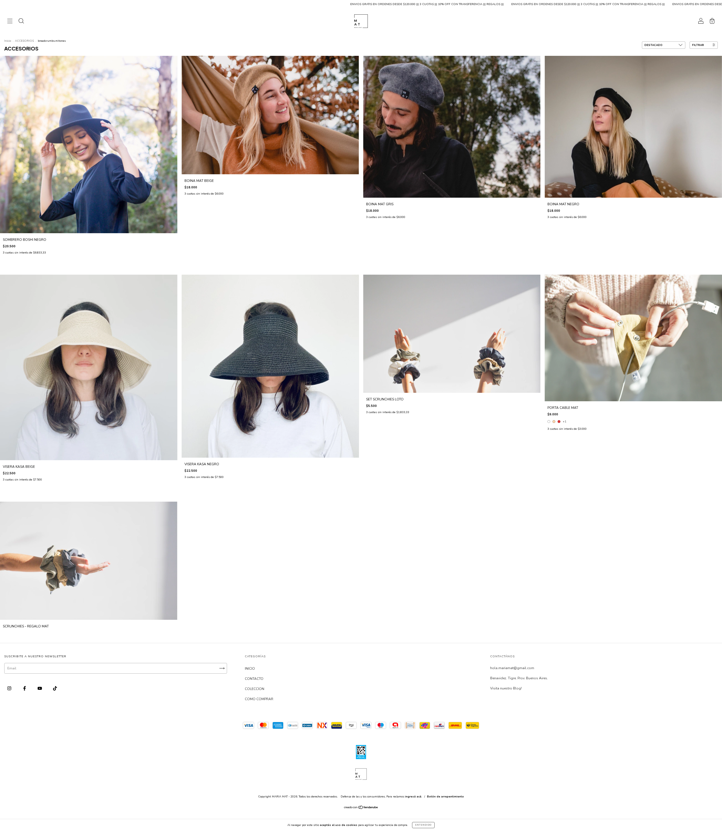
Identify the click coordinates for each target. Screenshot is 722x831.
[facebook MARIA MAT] (24, 688)
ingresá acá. (413, 797)
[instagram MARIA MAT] (9, 688)
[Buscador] (21, 22)
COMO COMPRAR (259, 699)
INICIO (250, 668)
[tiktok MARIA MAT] (55, 688)
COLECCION (254, 689)
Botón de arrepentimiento (445, 797)
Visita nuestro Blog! (506, 688)
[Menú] (10, 22)
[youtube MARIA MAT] (40, 688)
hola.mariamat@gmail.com (512, 668)
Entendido (423, 824)
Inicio (7, 41)
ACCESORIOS (24, 41)
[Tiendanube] (361, 808)
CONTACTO (254, 678)
